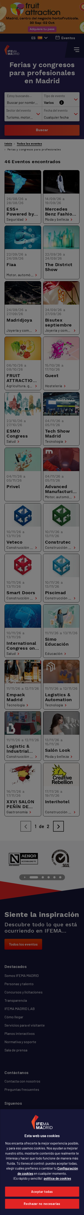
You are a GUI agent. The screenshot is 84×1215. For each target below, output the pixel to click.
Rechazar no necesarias (42, 1204)
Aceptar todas (42, 1192)
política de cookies (57, 1178)
